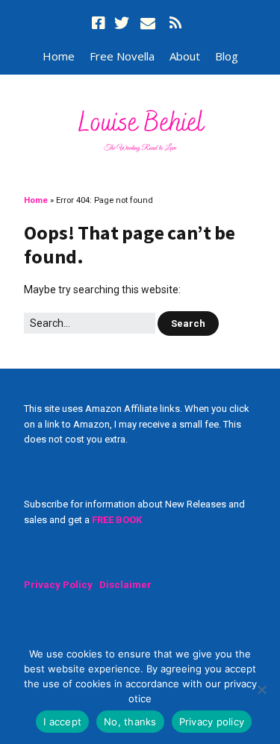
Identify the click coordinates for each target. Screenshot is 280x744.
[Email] (148, 23)
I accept (62, 722)
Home (59, 56)
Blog (226, 56)
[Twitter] (121, 23)
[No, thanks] (261, 689)
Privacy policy (212, 722)
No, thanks (130, 722)
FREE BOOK (117, 519)
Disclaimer (125, 584)
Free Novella (122, 56)
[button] (188, 323)
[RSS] (176, 23)
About (184, 56)
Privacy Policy (58, 584)
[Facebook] (100, 23)
